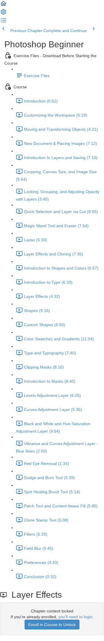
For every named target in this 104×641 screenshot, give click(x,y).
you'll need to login (75, 616)
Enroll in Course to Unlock (52, 624)
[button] (3, 5)
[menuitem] (3, 14)
